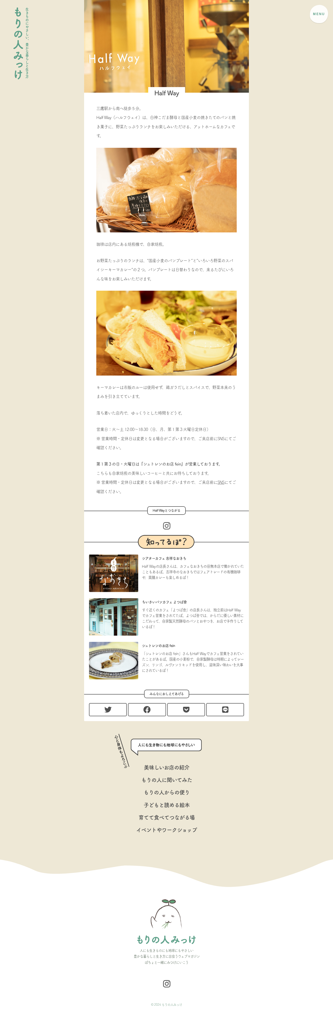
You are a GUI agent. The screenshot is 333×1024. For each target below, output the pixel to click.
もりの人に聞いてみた (166, 780)
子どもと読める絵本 (167, 805)
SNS (220, 482)
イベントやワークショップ (166, 830)
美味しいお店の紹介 (166, 767)
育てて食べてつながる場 (166, 817)
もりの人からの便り (167, 792)
